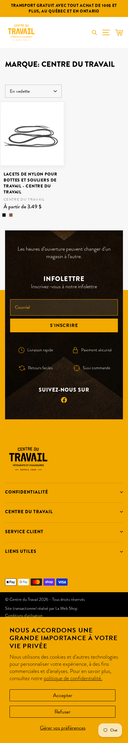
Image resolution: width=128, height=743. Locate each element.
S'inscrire (64, 325)
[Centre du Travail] (21, 32)
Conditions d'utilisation (24, 615)
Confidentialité (26, 492)
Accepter (62, 695)
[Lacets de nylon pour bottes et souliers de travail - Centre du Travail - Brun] (11, 215)
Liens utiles (20, 551)
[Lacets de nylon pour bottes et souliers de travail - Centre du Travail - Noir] (4, 215)
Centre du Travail (29, 511)
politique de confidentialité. (73, 678)
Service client (24, 531)
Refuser (62, 712)
